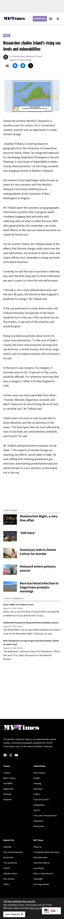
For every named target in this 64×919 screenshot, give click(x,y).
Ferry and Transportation (45, 815)
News (6, 35)
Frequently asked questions (47, 852)
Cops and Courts (41, 799)
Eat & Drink (8, 857)
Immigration (39, 805)
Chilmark (7, 794)
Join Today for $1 (14, 914)
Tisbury (6, 772)
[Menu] (51, 19)
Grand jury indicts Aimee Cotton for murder (38, 551)
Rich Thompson (11, 640)
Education (38, 789)
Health (37, 778)
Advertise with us (42, 862)
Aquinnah (7, 799)
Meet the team (40, 857)
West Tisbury (9, 778)
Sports (37, 810)
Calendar (7, 847)
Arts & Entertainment (13, 852)
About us (38, 847)
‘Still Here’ (28, 533)
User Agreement (41, 884)
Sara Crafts (9, 604)
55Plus (6, 884)
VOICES (6, 868)
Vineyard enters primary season (38, 568)
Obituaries (38, 821)
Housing (37, 783)
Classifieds (39, 868)
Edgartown (8, 789)
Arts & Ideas (9, 878)
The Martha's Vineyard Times (27, 56)
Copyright (38, 878)
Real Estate (39, 826)
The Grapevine (10, 862)
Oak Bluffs (8, 783)
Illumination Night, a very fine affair (39, 518)
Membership (40, 18)
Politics (37, 794)
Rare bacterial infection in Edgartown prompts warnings (39, 587)
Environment (39, 772)
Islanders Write (10, 873)
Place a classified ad (43, 873)
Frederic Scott (26, 604)
